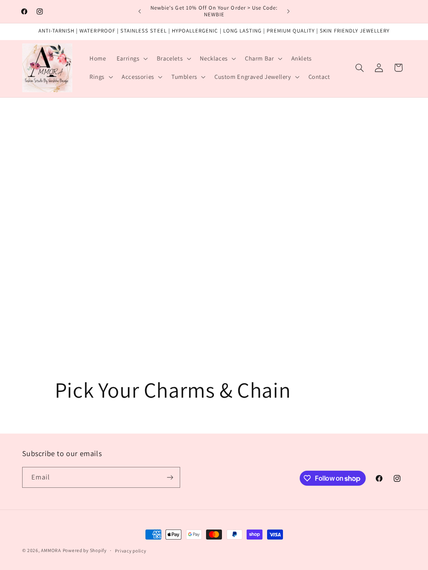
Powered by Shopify (85, 550)
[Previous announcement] (139, 11)
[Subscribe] (169, 477)
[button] (131, 58)
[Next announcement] (288, 11)
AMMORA (51, 550)
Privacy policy (130, 550)
